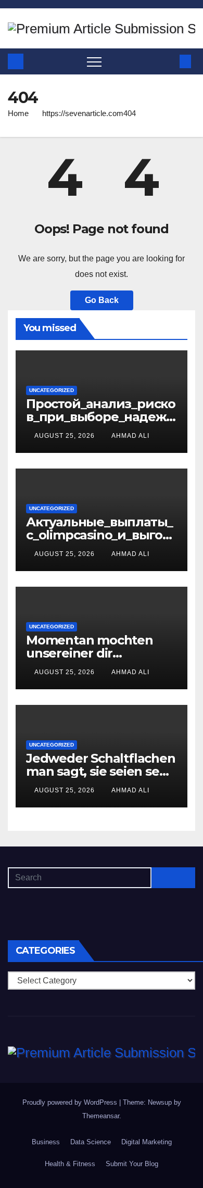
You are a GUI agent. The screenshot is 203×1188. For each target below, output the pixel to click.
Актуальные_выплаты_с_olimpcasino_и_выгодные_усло (99, 534)
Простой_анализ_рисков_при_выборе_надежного (100, 416)
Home (18, 113)
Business (46, 1142)
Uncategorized (51, 390)
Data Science (90, 1142)
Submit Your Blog (132, 1164)
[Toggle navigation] (94, 61)
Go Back (102, 300)
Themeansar (100, 1116)
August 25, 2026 (65, 435)
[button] (168, 61)
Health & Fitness (70, 1164)
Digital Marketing (146, 1142)
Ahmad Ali (130, 435)
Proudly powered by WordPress (70, 1102)
